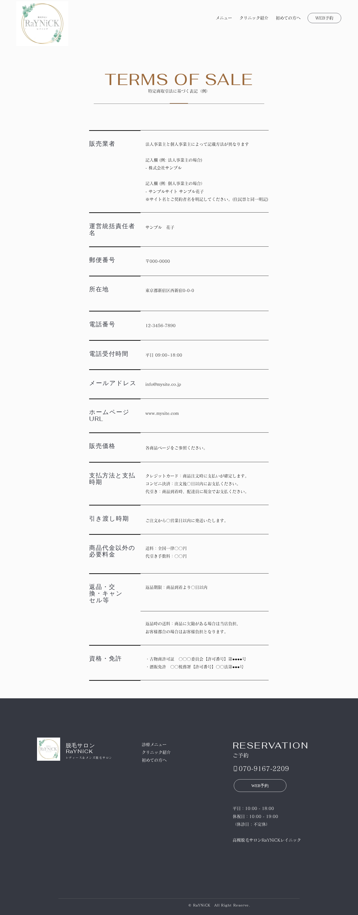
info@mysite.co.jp (163, 384)
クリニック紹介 (156, 752)
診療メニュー (155, 744)
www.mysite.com (162, 413)
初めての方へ (154, 760)
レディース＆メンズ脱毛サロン (89, 757)
